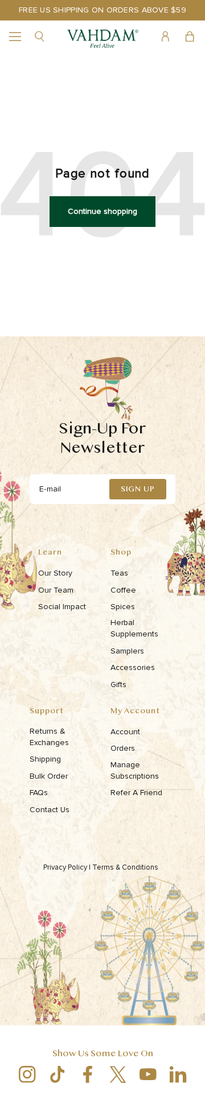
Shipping (45, 759)
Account (125, 732)
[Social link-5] (148, 1074)
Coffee (123, 590)
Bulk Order (49, 776)
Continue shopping (102, 211)
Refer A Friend (136, 792)
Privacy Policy (67, 867)
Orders (122, 748)
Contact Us (49, 809)
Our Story (55, 573)
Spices (122, 606)
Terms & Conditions (126, 867)
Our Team (55, 590)
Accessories (132, 667)
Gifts (118, 684)
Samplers (127, 651)
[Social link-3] (87, 1074)
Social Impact (62, 606)
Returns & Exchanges (49, 736)
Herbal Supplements (134, 628)
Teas (119, 573)
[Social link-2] (57, 1074)
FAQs (39, 792)
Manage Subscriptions (134, 770)
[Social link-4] (117, 1074)
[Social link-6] (178, 1074)
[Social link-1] (27, 1074)
